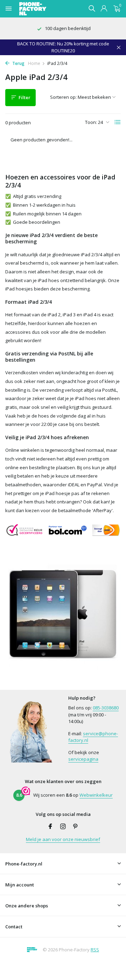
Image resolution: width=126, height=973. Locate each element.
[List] (117, 122)
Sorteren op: (63, 97)
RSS (95, 949)
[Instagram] (63, 827)
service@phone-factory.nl (93, 737)
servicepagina (83, 759)
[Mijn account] (103, 9)
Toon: (91, 122)
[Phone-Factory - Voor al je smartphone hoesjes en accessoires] (45, 9)
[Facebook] (50, 827)
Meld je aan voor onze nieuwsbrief (63, 839)
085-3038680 (106, 708)
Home (34, 63)
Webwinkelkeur (96, 795)
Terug (17, 63)
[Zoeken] (92, 8)
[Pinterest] (75, 827)
